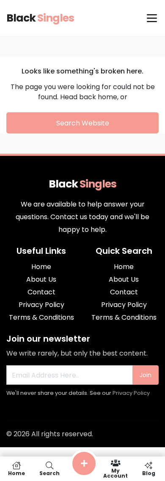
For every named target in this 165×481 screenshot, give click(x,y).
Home (16, 473)
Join (145, 375)
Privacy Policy (131, 393)
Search (49, 473)
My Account (115, 472)
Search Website (82, 123)
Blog (148, 473)
